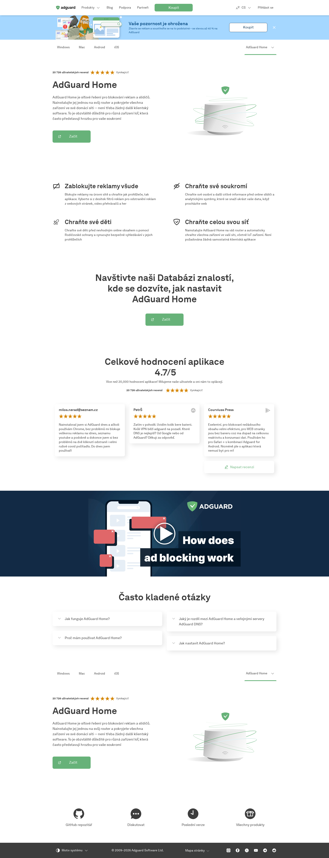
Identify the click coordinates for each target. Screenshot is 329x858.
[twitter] (246, 850)
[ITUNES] (193, 410)
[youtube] (256, 850)
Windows (63, 47)
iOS (116, 47)
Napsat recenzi (242, 467)
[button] (274, 27)
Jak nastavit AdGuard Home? (202, 643)
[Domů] (65, 7)
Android (99, 47)
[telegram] (265, 850)
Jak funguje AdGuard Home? (87, 619)
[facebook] (237, 850)
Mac (82, 47)
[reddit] (274, 850)
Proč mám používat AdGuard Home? (93, 638)
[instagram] (228, 850)
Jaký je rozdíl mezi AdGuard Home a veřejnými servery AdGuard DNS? (221, 621)
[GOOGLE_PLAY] (268, 410)
